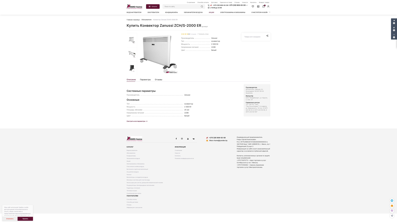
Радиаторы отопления (133, 188)
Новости (177, 153)
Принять (25, 218)
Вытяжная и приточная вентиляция (137, 169)
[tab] (132, 80)
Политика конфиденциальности (184, 158)
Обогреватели (153, 12)
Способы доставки (132, 202)
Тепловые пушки (132, 190)
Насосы (129, 174)
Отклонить (9, 218)
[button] (392, 216)
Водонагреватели (134, 12)
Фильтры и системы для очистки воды (138, 180)
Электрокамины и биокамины (232, 12)
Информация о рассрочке (134, 207)
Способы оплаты (132, 199)
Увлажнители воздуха (193, 12)
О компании (178, 150)
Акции (211, 12)
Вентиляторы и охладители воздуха (137, 177)
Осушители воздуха (133, 172)
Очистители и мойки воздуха (263, 12)
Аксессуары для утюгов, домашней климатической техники (145, 182)
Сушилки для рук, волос (134, 193)
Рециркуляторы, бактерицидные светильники (140, 185)
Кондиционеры (171, 12)
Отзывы (129, 205)
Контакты (178, 156)
